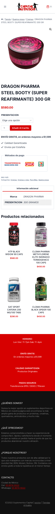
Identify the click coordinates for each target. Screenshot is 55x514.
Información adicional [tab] (27, 188)
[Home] (2, 19)
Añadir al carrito (20, 128)
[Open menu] (5, 7)
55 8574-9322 (12, 485)
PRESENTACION (10, 115)
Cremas (14, 180)
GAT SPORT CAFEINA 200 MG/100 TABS (14, 310)
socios (38, 502)
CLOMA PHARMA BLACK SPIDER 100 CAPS (41, 310)
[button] (50, 29)
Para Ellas (34, 180)
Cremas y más (23, 180)
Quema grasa (43, 180)
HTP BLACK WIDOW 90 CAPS (14, 253)
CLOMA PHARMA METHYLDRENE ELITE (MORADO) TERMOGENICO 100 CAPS (41, 257)
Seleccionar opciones (14, 274)
